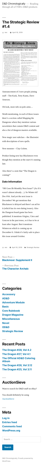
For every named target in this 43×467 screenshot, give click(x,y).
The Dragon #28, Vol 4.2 (16, 349)
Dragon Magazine (12, 314)
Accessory (8, 294)
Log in (6, 418)
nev (6, 32)
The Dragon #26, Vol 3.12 (17, 365)
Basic (5, 306)
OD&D (5, 327)
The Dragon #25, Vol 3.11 (17, 369)
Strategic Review (33, 247)
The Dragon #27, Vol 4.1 (16, 354)
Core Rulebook (11, 310)
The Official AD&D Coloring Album (18, 360)
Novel (5, 323)
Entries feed (9, 422)
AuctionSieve (8, 398)
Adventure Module (13, 302)
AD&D (5, 298)
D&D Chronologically (13, 3)
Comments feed (12, 426)
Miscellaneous (11, 318)
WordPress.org (11, 430)
